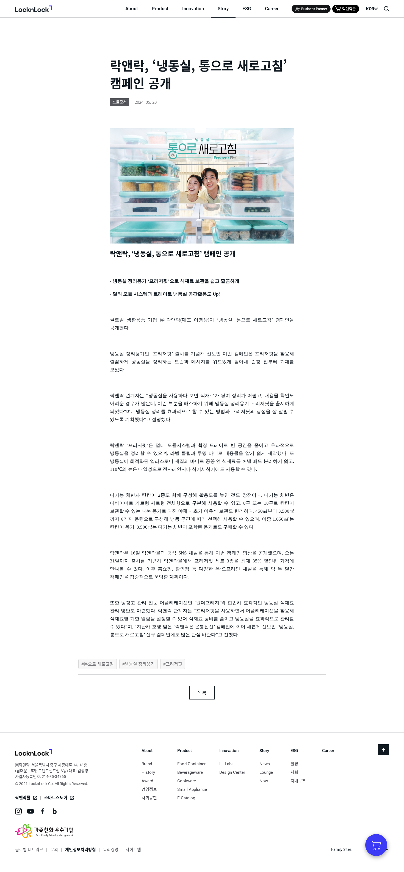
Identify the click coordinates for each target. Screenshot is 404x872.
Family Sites (341, 849)
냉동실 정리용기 (140, 663)
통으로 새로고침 (99, 663)
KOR (370, 8)
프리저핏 (174, 663)
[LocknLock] (33, 753)
